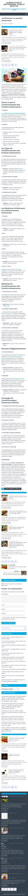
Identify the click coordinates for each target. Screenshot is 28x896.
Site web (3, 613)
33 (12, 65)
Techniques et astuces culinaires (17, 737)
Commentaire (4, 594)
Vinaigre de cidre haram (14, 755)
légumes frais (6, 305)
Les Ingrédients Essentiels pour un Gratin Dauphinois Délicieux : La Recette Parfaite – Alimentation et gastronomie (13, 698)
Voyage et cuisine (12, 813)
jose (12, 23)
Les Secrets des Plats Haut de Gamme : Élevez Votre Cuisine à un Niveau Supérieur (17, 49)
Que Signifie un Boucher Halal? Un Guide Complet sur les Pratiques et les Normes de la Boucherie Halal (17, 861)
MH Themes (22, 894)
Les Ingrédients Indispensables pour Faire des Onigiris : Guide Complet (16, 815)
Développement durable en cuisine (16, 796)
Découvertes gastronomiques (16, 29)
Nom (2, 605)
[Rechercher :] (14, 628)
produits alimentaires (14, 378)
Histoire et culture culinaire (15, 858)
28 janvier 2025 (6, 23)
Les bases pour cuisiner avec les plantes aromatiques (13, 669)
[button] (26, 14)
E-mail (3, 609)
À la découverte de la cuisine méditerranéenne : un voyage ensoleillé (15, 32)
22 (12, 787)
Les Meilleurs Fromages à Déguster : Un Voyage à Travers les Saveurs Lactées (17, 845)
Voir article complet (6, 43)
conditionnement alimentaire (12, 488)
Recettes (11, 525)
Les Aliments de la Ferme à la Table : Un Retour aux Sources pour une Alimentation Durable (17, 799)
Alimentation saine (13, 541)
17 (12, 561)
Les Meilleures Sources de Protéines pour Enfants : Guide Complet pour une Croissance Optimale (16, 831)
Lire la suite (4, 751)
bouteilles (20, 170)
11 (11, 889)
